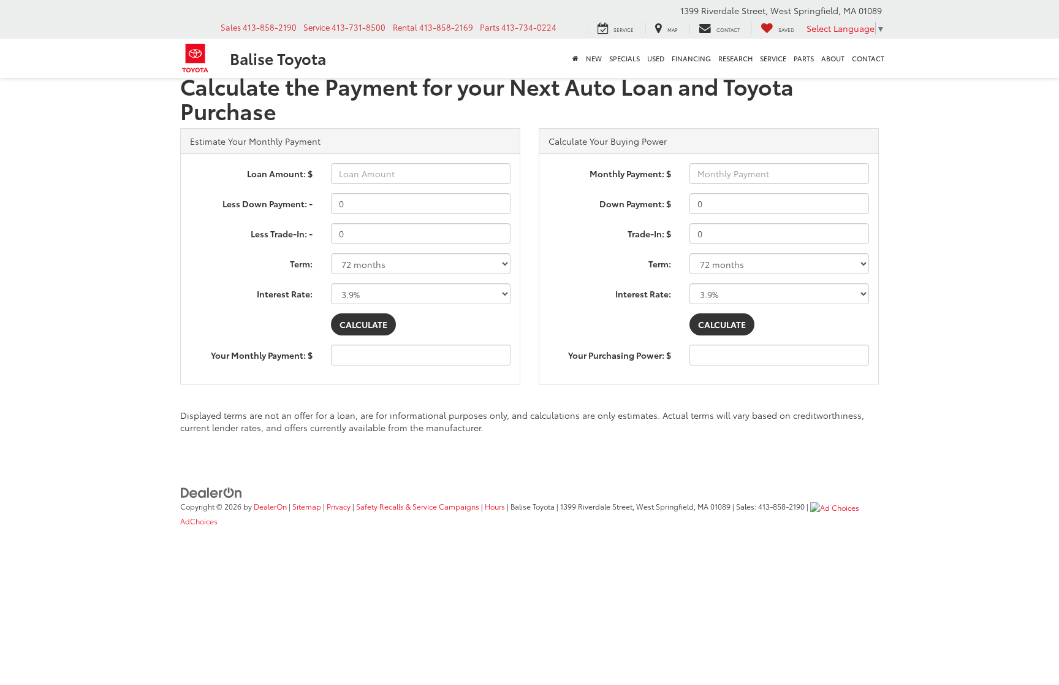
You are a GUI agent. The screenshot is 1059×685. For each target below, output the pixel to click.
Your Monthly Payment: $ (262, 355)
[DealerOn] (211, 491)
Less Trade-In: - (282, 234)
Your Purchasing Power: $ (619, 355)
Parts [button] (804, 58)
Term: (301, 264)
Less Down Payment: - (267, 203)
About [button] (833, 58)
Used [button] (655, 58)
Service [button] (773, 58)
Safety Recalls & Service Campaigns (417, 506)
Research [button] (735, 58)
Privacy (339, 506)
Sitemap (306, 506)
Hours (495, 506)
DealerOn (270, 506)
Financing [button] (691, 58)
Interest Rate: (285, 294)
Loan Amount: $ (280, 173)
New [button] (594, 58)
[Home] (575, 58)
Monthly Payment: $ (630, 173)
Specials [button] (624, 58)
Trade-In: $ (649, 234)
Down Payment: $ (635, 203)
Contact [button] (868, 58)
